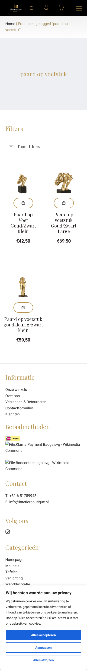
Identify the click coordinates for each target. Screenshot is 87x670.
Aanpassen (43, 647)
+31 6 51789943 (23, 495)
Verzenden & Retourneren (25, 402)
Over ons (12, 396)
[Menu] (79, 8)
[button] (23, 203)
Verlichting (14, 578)
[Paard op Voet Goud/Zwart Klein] (23, 183)
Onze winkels (16, 389)
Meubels (12, 566)
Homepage (14, 559)
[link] (43, 465)
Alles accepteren (43, 635)
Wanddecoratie (17, 584)
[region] (43, 627)
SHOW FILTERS (28, 144)
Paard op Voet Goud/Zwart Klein (23, 222)
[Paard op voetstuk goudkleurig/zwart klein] (23, 287)
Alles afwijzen (43, 660)
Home (10, 24)
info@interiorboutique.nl (29, 502)
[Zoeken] (32, 8)
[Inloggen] (47, 9)
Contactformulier (19, 408)
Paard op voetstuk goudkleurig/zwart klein (23, 324)
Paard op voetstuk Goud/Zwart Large (63, 222)
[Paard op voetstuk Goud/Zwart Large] (63, 183)
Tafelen (11, 572)
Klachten (12, 414)
